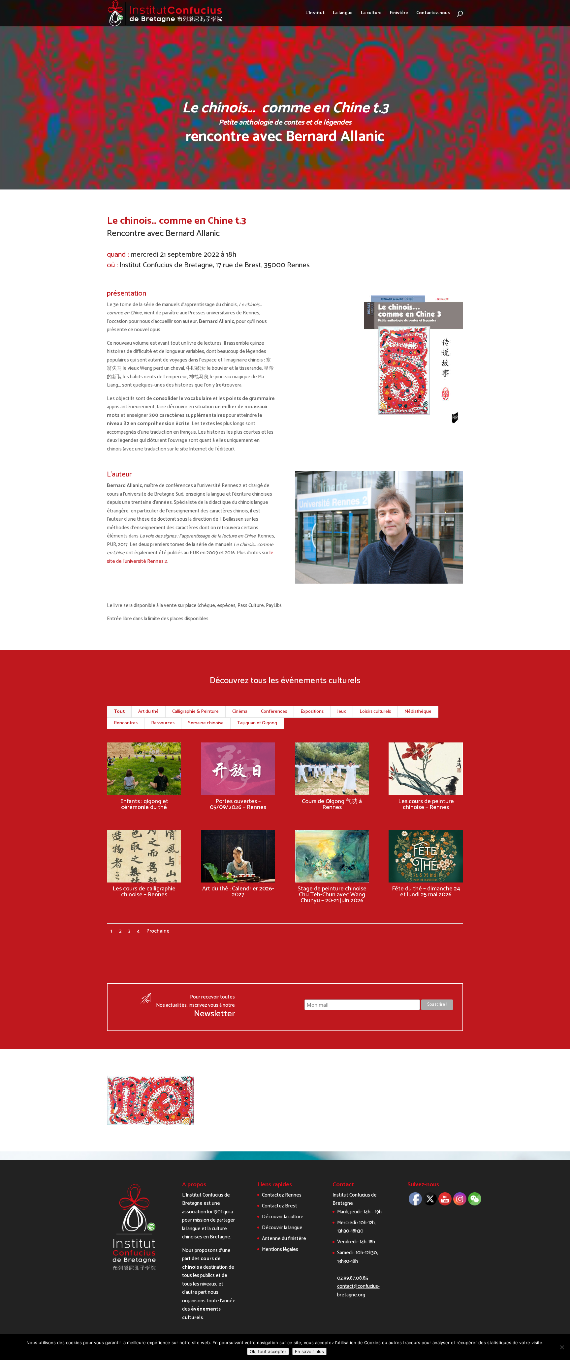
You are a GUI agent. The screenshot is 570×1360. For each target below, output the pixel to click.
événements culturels (201, 1313)
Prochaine (158, 931)
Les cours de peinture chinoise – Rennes (426, 804)
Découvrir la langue (282, 1228)
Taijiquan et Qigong (257, 723)
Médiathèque (417, 711)
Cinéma (239, 711)
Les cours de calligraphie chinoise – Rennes (143, 892)
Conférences (274, 711)
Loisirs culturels (375, 711)
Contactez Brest (279, 1206)
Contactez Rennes (281, 1195)
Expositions (312, 711)
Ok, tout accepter (268, 1351)
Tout (119, 711)
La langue (343, 14)
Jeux (341, 711)
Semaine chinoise (206, 723)
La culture (371, 14)
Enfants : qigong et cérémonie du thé (144, 804)
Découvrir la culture (282, 1217)
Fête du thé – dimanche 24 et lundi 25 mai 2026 (426, 892)
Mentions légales (280, 1249)
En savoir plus (309, 1351)
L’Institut (315, 14)
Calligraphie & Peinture (195, 711)
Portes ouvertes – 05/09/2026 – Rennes (238, 804)
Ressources (162, 723)
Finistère (399, 14)
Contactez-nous (433, 14)
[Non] (561, 1347)
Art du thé (148, 711)
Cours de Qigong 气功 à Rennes (332, 804)
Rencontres (126, 723)
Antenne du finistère (284, 1238)
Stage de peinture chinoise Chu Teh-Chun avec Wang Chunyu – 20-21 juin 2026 (332, 895)
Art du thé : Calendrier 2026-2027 (238, 892)
